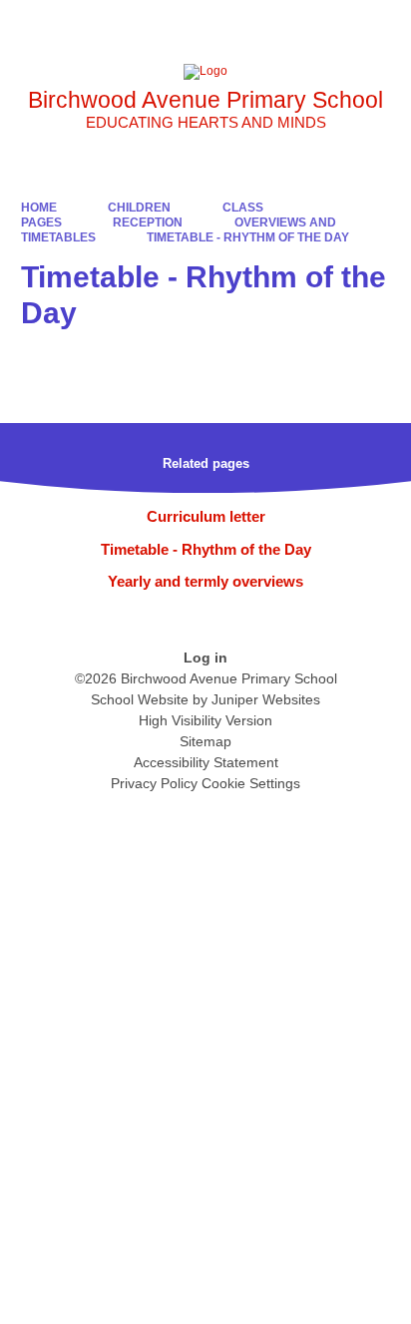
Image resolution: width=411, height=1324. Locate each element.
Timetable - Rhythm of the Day (248, 237)
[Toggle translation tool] (284, 25)
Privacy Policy (154, 783)
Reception (148, 222)
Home (39, 208)
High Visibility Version (205, 720)
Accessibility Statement (206, 762)
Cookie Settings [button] (251, 783)
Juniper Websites (265, 699)
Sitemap (205, 741)
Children (139, 208)
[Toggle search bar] (334, 25)
